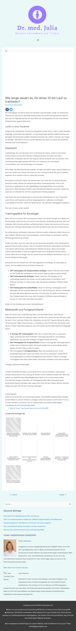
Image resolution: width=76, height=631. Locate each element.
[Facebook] (7, 109)
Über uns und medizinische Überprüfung (22, 610)
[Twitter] (11, 109)
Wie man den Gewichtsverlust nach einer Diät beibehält (24, 530)
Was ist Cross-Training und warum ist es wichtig (27, 408)
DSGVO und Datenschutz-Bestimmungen (53, 610)
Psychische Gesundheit (13, 105)
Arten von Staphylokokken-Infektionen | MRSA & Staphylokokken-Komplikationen (33, 519)
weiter (62, 495)
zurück (13, 495)
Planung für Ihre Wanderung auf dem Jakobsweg (21, 516)
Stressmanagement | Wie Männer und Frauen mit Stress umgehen (27, 523)
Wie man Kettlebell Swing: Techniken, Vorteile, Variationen (25, 526)
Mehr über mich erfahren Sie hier (15, 568)
